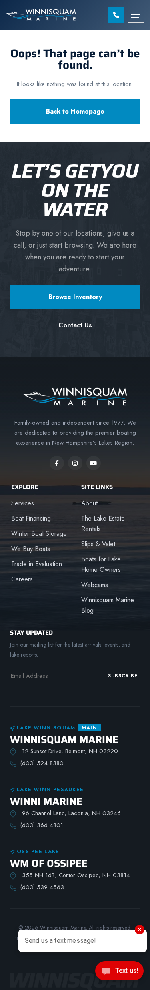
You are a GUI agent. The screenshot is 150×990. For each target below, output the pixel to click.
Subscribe (123, 675)
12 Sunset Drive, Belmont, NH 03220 (69, 751)
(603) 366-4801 (41, 825)
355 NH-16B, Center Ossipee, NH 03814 (75, 875)
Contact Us (75, 325)
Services (22, 503)
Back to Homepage (75, 111)
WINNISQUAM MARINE (64, 739)
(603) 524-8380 (42, 763)
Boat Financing (31, 518)
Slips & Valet (98, 544)
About (89, 503)
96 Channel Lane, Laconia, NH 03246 (70, 813)
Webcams (94, 584)
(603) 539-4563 (42, 887)
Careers (22, 579)
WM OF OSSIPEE (49, 863)
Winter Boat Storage (39, 533)
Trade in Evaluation (36, 564)
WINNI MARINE (46, 801)
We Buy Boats (30, 548)
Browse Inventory (75, 296)
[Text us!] (119, 973)
